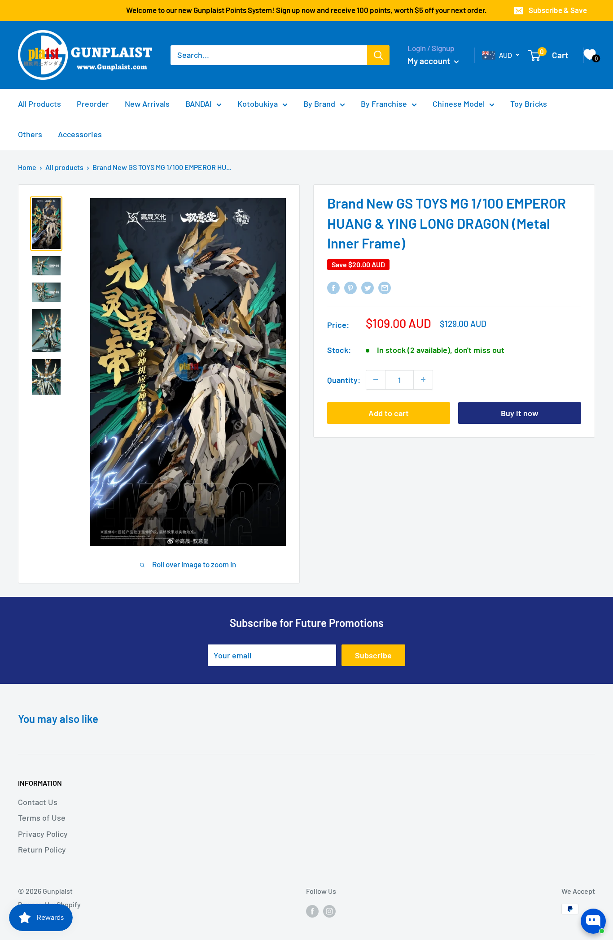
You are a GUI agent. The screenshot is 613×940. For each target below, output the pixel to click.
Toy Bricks (528, 104)
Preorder (93, 104)
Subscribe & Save (558, 9)
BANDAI (198, 104)
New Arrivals (147, 104)
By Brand (319, 104)
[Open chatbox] (593, 921)
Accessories (80, 134)
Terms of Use (42, 817)
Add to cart (388, 413)
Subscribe (373, 655)
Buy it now (520, 413)
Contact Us (37, 802)
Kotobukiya (257, 104)
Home (27, 167)
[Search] (378, 55)
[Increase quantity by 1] (423, 379)
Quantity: (343, 379)
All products (64, 167)
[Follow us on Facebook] (312, 911)
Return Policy (42, 849)
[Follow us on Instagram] (329, 911)
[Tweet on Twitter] (367, 287)
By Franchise (384, 104)
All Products (39, 104)
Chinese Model (459, 104)
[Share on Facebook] (333, 287)
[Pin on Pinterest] (350, 287)
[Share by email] (384, 287)
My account (429, 61)
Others (30, 134)
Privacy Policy (43, 834)
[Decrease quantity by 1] (375, 379)
